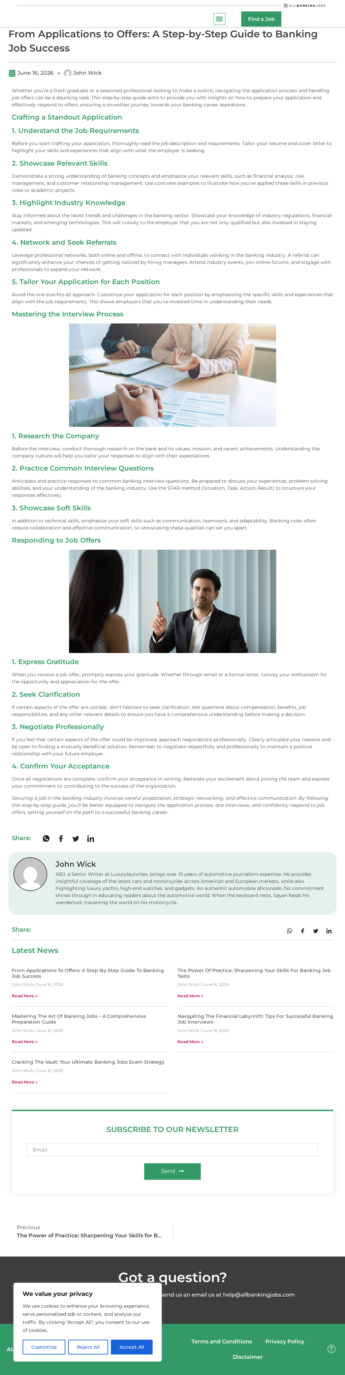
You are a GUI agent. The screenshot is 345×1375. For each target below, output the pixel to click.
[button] (219, 19)
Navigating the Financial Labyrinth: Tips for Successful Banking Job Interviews (255, 1019)
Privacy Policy (284, 1341)
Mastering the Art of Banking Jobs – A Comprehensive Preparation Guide (79, 1019)
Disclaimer (248, 1357)
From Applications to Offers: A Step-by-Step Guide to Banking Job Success (88, 973)
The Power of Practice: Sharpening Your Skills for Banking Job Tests (254, 973)
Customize (44, 1347)
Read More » (25, 995)
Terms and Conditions (221, 1341)
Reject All (88, 1347)
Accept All (132, 1347)
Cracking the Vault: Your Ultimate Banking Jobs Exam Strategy (88, 1062)
